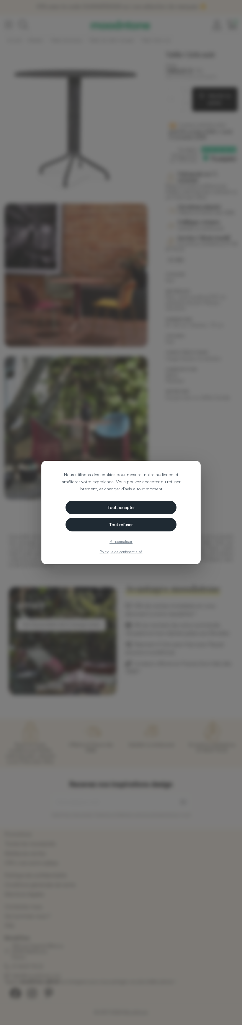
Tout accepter (121, 507)
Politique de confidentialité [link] (121, 551)
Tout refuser (121, 524)
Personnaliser (121, 541)
